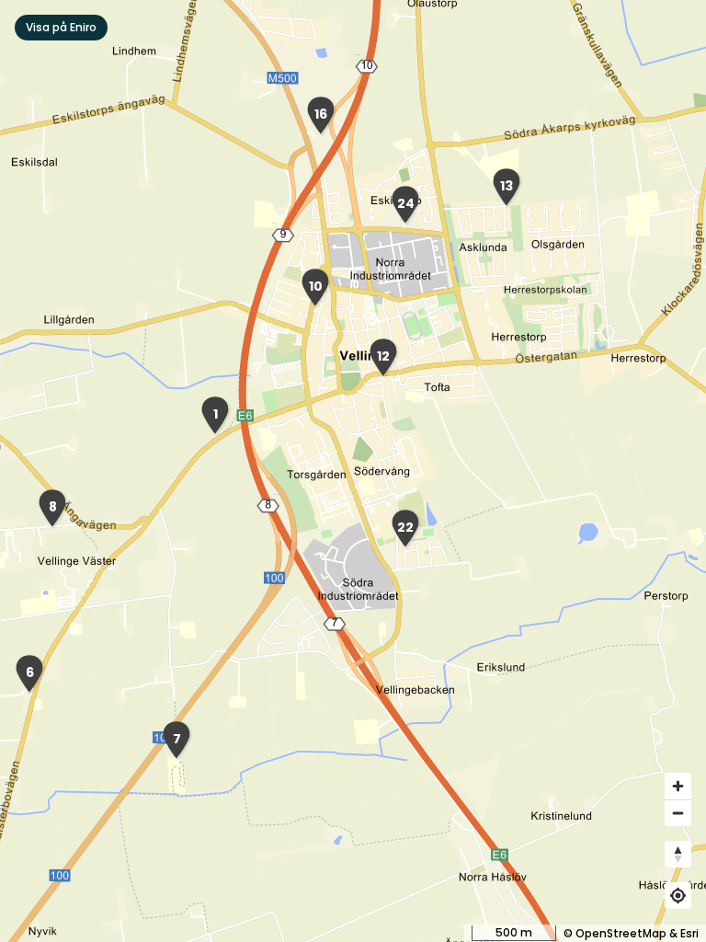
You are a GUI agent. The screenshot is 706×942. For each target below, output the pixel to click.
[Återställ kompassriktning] (678, 854)
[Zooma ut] (678, 812)
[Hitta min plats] (678, 895)
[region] (353, 471)
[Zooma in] (678, 786)
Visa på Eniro (61, 27)
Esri (689, 933)
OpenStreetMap (620, 933)
